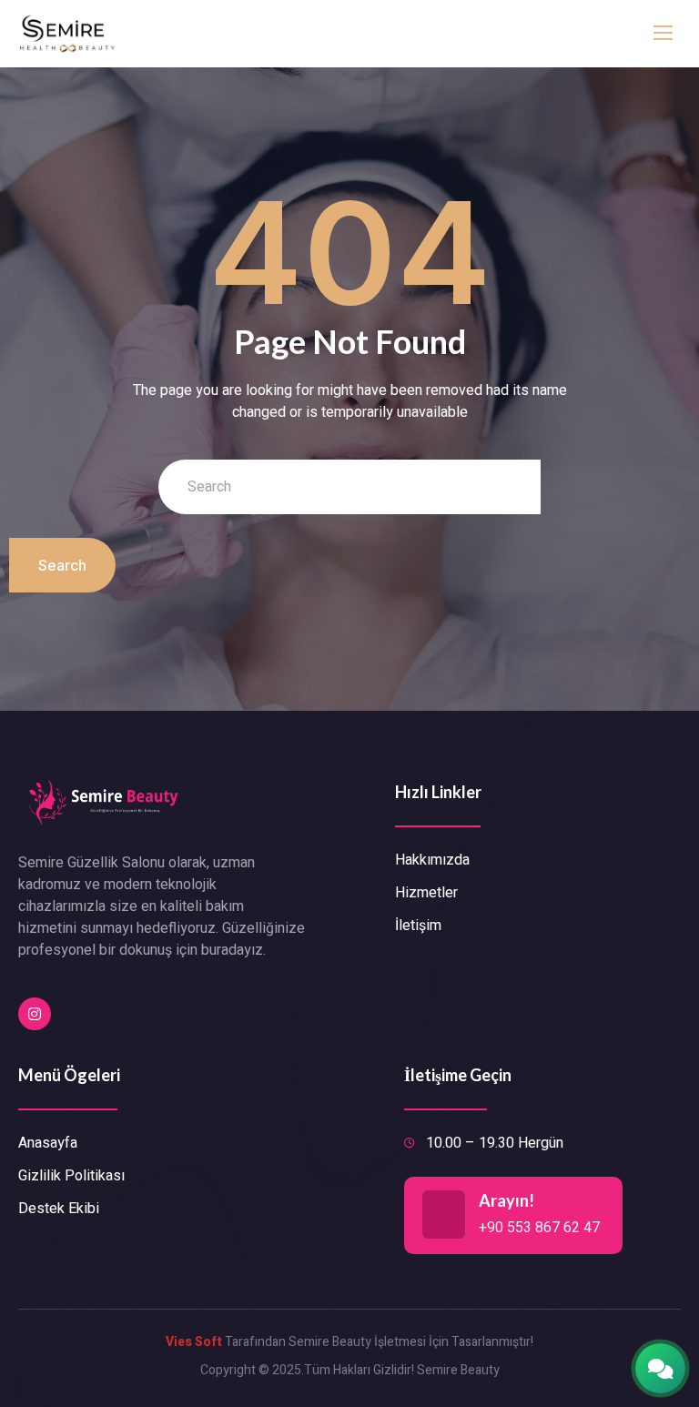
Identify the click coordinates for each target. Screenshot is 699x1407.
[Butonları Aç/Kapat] (660, 1368)
